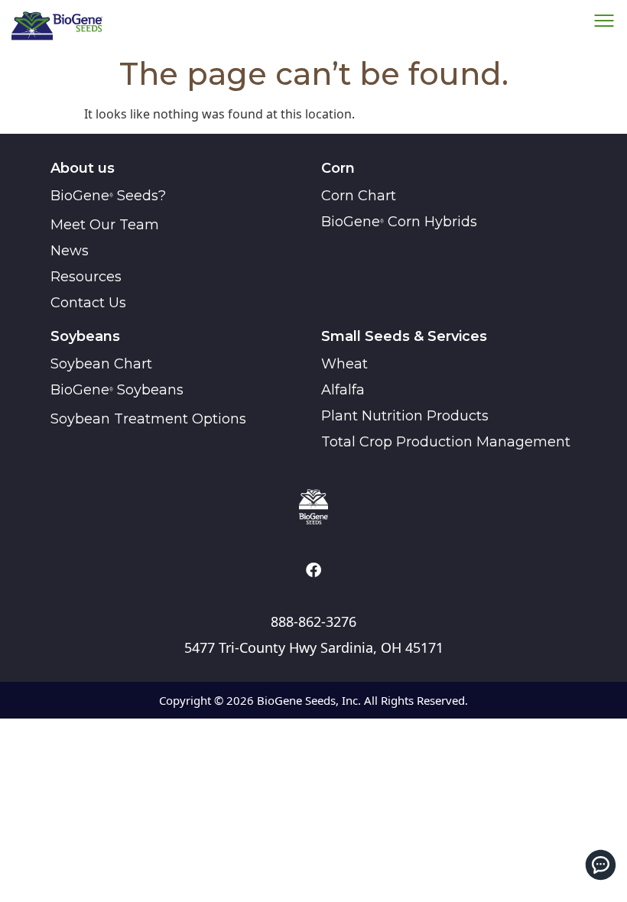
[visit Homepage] (314, 506)
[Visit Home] (57, 25)
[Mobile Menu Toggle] (600, 865)
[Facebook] (313, 570)
